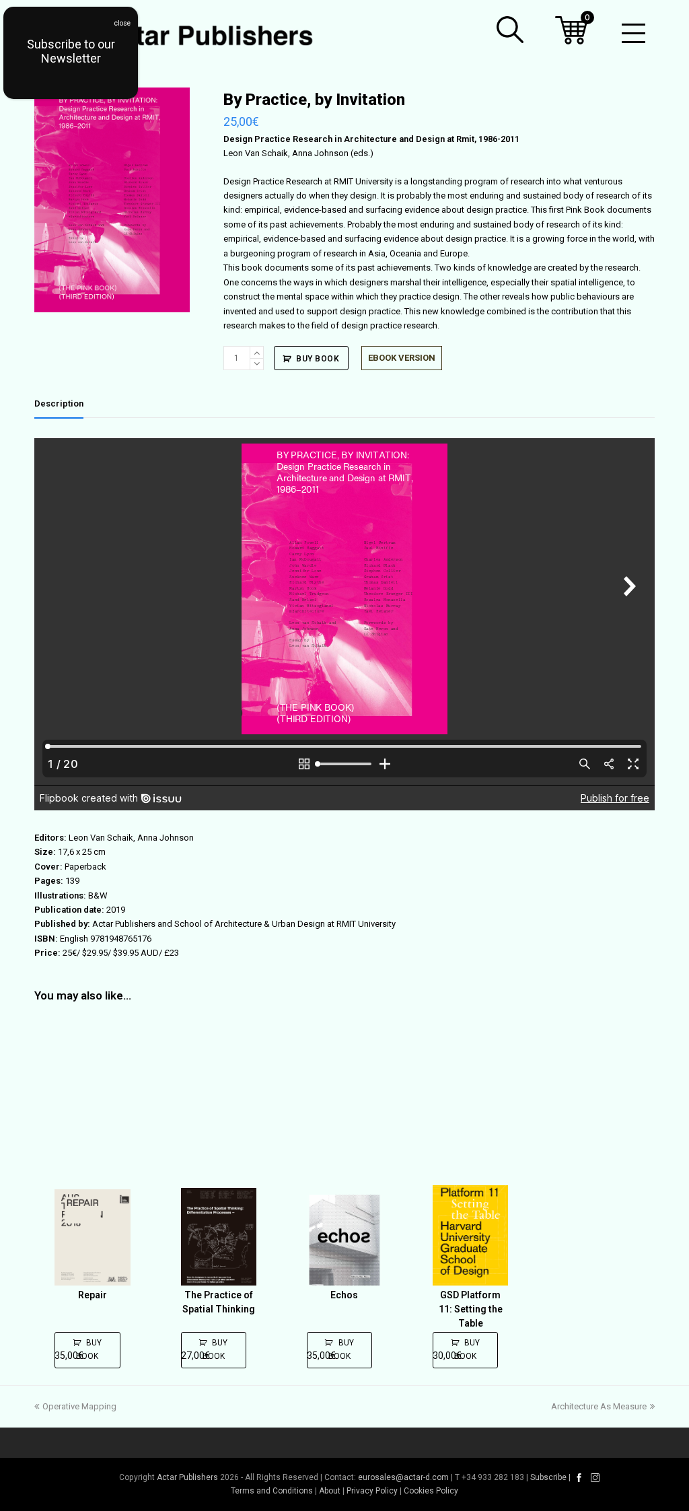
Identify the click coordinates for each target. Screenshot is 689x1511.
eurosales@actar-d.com (403, 1477)
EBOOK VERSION (401, 358)
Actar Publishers (187, 1477)
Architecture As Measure (599, 1406)
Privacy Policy (372, 1491)
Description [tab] (58, 403)
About (329, 1491)
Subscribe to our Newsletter (71, 51)
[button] (510, 29)
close (122, 23)
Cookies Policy (431, 1491)
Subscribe (548, 1477)
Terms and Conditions (272, 1491)
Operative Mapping (79, 1406)
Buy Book (317, 358)
